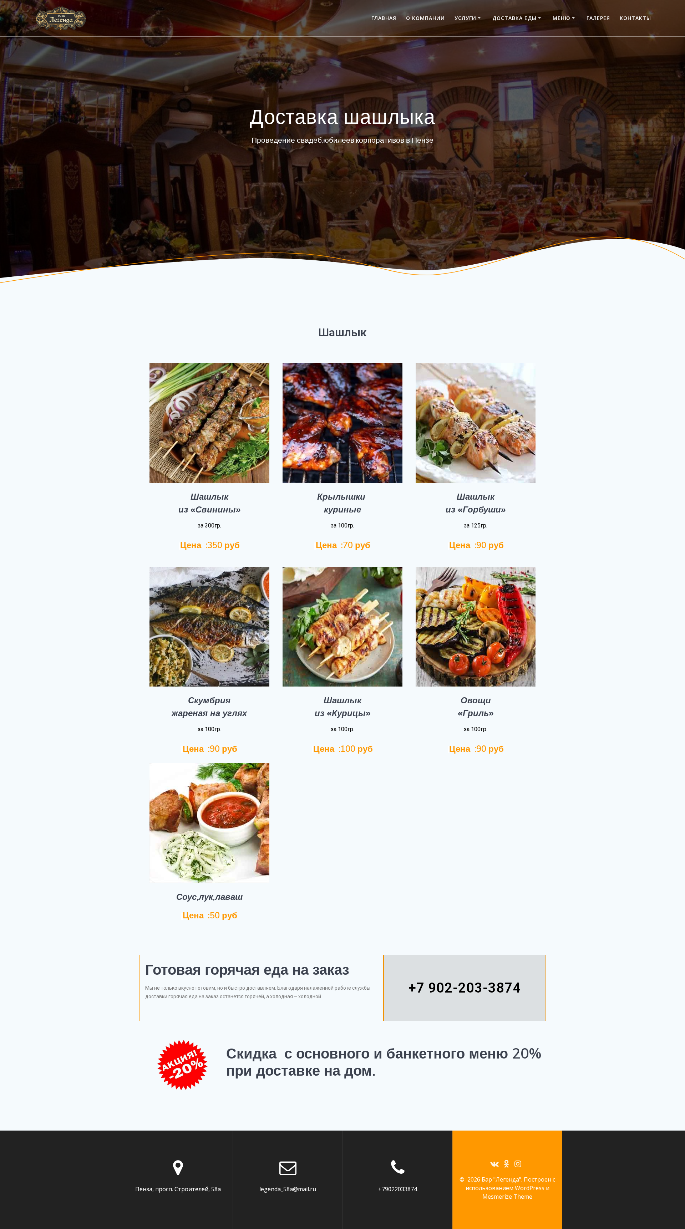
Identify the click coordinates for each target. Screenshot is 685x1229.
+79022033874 (397, 1189)
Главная (383, 18)
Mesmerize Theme (507, 1196)
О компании (425, 18)
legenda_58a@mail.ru (287, 1189)
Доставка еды (514, 18)
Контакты (635, 18)
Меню (561, 18)
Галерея (598, 18)
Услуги (465, 18)
